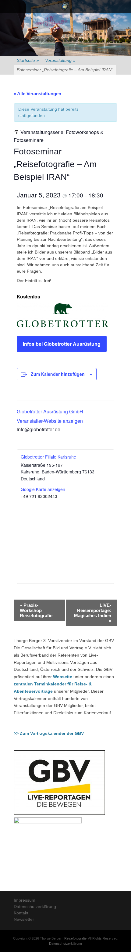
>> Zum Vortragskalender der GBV (49, 733)
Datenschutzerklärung (35, 906)
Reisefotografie (75, 938)
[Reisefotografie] (64, 6)
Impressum (24, 900)
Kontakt (21, 912)
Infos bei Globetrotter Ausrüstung (62, 343)
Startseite (28, 60)
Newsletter (24, 919)
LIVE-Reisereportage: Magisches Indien (92, 613)
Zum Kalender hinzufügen (58, 374)
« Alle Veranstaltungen (37, 93)
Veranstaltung (60, 60)
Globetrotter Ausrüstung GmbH (50, 411)
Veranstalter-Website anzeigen (50, 420)
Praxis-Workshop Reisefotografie (36, 610)
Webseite (62, 676)
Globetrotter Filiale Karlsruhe (48, 457)
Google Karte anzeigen (43, 489)
